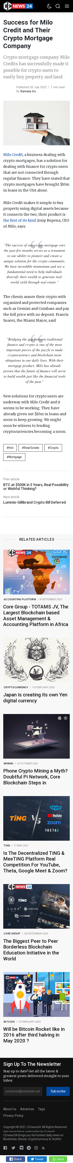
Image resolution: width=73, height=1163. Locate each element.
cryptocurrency (16, 687)
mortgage (15, 457)
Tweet (39, 1159)
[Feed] (43, 1147)
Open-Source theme (13, 1131)
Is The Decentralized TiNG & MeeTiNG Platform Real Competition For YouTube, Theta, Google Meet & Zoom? (35, 862)
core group (12, 933)
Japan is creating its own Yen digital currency (35, 698)
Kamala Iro (28, 91)
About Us (9, 1109)
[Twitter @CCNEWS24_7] (13, 1147)
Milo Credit (13, 154)
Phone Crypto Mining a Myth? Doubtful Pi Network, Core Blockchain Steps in (35, 777)
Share (17, 1159)
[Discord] (21, 1147)
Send (59, 1159)
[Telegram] (29, 1147)
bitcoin (9, 1021)
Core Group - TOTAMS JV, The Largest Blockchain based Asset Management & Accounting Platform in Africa (35, 615)
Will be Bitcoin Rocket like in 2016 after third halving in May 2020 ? (34, 1035)
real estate (31, 447)
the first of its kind (19, 220)
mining (8, 763)
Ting (7, 845)
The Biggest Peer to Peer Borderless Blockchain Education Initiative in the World (31, 950)
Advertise (27, 1109)
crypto (54, 447)
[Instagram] (36, 1147)
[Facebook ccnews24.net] (5, 1147)
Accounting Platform (20, 599)
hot (11, 447)
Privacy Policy (13, 1116)
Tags (41, 1109)
